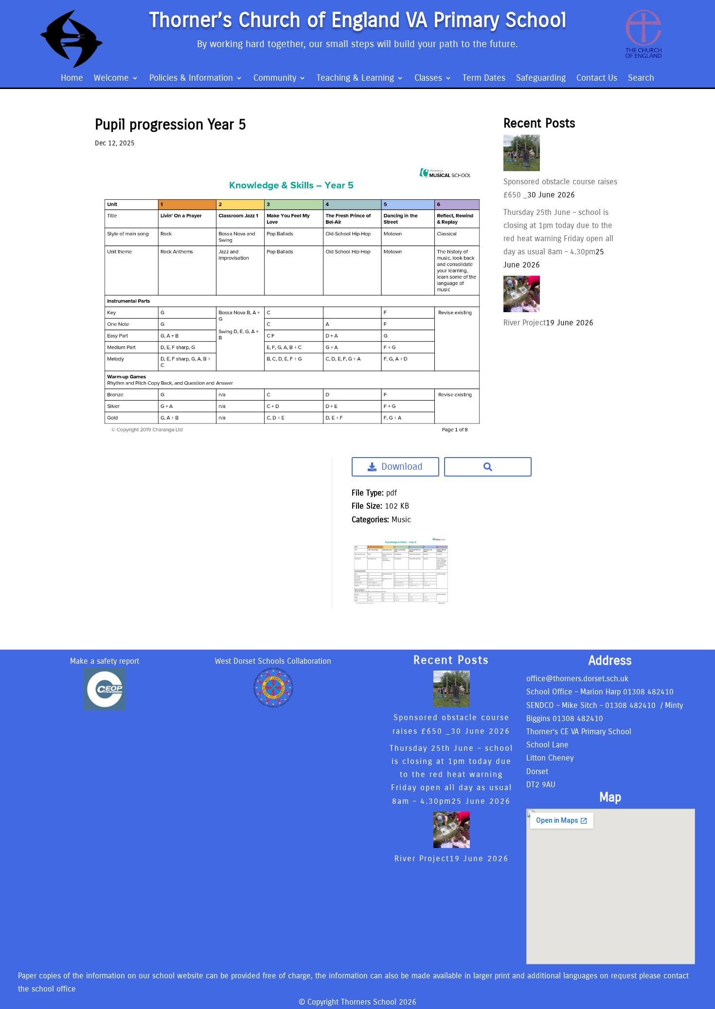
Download (402, 466)
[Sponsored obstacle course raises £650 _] (521, 168)
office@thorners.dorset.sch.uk (577, 678)
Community (274, 78)
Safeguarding (541, 78)
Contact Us (596, 78)
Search (641, 78)
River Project (524, 322)
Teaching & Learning (355, 78)
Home (72, 78)
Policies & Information (191, 78)
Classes (428, 78)
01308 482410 (648, 691)
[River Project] (521, 309)
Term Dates (484, 78)
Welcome (111, 78)
